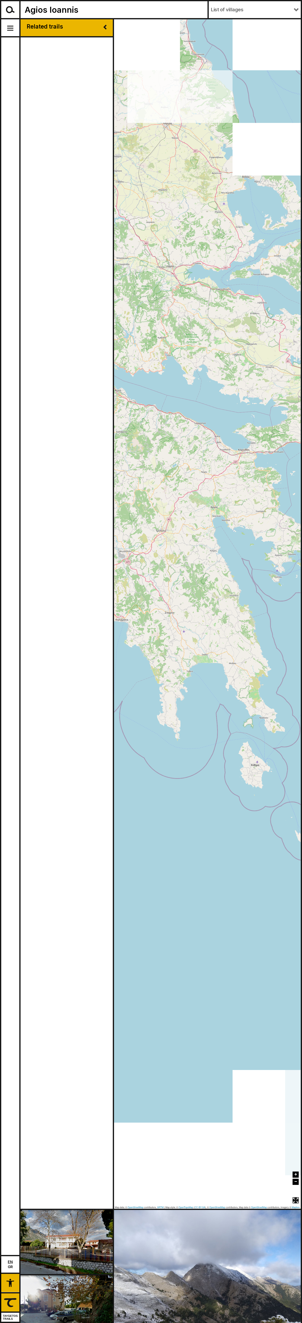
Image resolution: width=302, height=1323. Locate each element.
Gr (10, 1267)
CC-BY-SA (200, 1207)
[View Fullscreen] (296, 1200)
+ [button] (295, 1174)
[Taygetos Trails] (9, 1307)
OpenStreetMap (135, 1207)
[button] (10, 1282)
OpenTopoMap (186, 1207)
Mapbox (296, 1207)
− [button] (295, 1181)
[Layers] (296, 1191)
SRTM (160, 1207)
